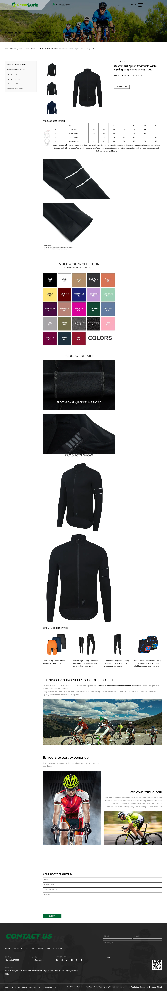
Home (7, 49)
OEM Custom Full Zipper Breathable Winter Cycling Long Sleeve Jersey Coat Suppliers (98, 987)
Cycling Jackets (23, 49)
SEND (108, 957)
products (30, 948)
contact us (58, 948)
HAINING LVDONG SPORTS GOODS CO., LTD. (61, 685)
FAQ (48, 948)
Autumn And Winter (37, 49)
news (40, 948)
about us (18, 948)
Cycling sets (12, 74)
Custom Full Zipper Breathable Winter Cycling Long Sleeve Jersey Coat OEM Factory (134, 805)
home (7, 948)
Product (13, 49)
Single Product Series (16, 70)
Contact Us (122, 86)
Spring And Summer (16, 84)
